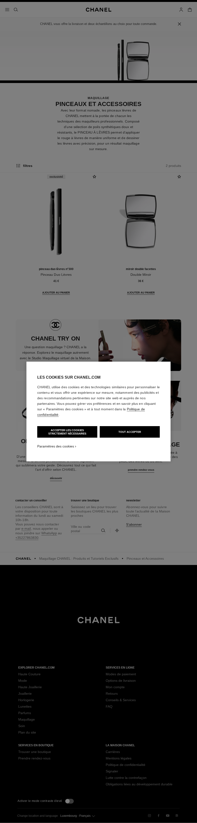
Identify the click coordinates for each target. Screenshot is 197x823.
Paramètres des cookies (55, 446)
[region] (98, 411)
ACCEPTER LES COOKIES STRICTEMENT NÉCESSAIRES (67, 432)
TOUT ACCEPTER (129, 431)
